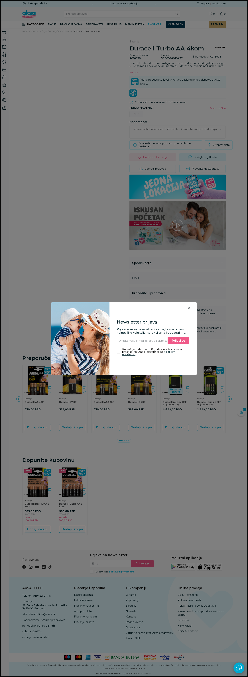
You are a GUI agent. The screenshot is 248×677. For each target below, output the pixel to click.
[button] (188, 308)
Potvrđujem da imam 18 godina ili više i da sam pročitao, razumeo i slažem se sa (152, 352)
